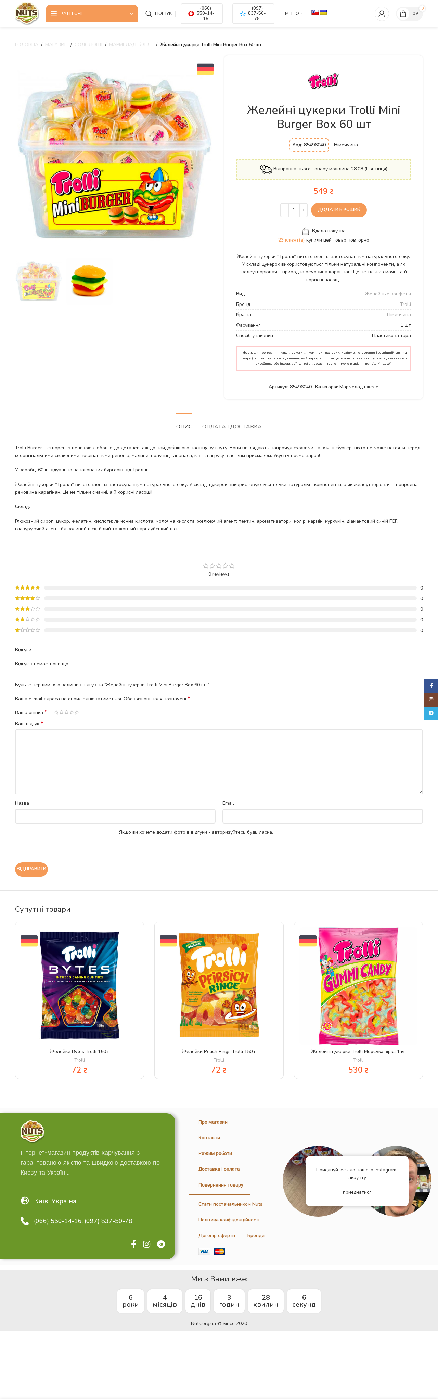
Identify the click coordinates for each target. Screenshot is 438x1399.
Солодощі (88, 44)
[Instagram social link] (147, 1245)
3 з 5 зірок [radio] (66, 712)
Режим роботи (215, 1153)
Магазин (56, 44)
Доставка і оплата (219, 1169)
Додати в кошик (339, 210)
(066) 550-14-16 (206, 13)
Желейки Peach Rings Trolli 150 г (219, 1051)
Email (228, 803)
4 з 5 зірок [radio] (71, 712)
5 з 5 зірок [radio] (76, 712)
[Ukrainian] (323, 12)
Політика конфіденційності (228, 1220)
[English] (315, 12)
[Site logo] (27, 13)
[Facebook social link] (134, 1245)
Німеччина (399, 314)
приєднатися (357, 1192)
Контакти (209, 1137)
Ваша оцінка (31, 712)
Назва (22, 803)
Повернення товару (220, 1185)
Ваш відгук (29, 723)
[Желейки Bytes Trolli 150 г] (80, 986)
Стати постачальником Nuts (230, 1204)
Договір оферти (216, 1235)
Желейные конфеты (388, 293)
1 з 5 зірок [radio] (56, 712)
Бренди (256, 1235)
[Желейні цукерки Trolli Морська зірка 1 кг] (358, 986)
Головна (26, 44)
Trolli (405, 304)
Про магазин (213, 1122)
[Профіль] (381, 14)
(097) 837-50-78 (257, 13)
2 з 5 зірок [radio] (61, 712)
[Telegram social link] (161, 1245)
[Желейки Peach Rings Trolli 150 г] (219, 986)
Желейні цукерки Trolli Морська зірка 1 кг (358, 1051)
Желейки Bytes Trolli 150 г (80, 1051)
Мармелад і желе (131, 44)
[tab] (184, 423)
